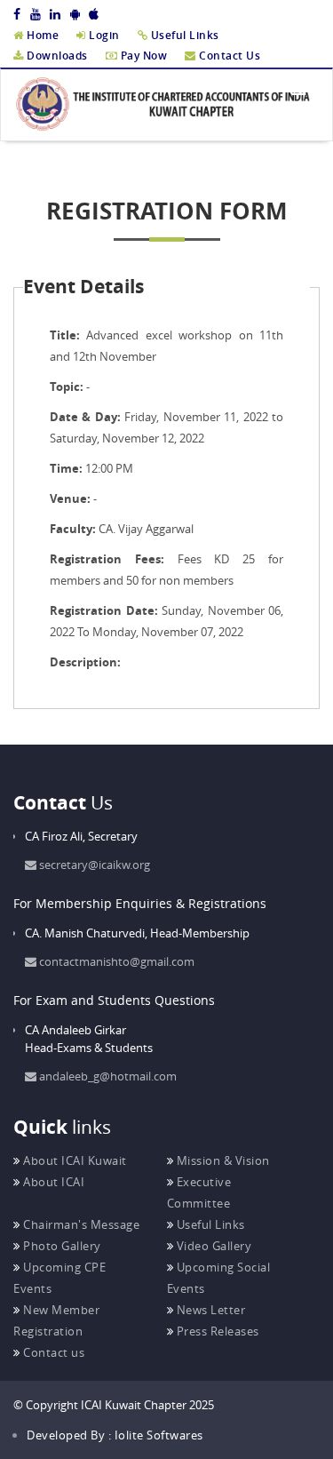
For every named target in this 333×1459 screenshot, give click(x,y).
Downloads (56, 55)
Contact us (52, 1352)
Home (41, 35)
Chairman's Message (79, 1224)
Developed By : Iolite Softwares (115, 1435)
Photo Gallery (60, 1246)
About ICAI (52, 1182)
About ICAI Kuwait (73, 1160)
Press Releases (216, 1331)
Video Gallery (212, 1246)
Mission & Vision (221, 1160)
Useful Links (183, 35)
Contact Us (228, 55)
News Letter (209, 1310)
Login (103, 35)
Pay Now (142, 55)
